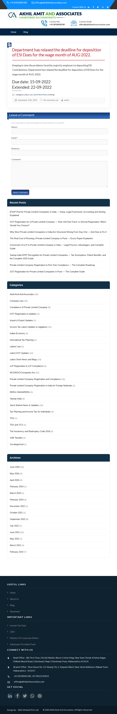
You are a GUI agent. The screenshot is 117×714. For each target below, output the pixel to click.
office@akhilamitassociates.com (51, 2)
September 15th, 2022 (27, 100)
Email (14, 138)
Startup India (16, 398)
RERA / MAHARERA (20, 392)
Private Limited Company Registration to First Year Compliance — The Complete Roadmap (52, 265)
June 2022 (15, 532)
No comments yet (51, 100)
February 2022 (16, 552)
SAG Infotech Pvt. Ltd (28, 710)
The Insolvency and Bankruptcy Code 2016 (30, 431)
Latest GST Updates (19, 353)
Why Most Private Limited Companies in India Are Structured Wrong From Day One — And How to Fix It (58, 232)
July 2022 (14, 525)
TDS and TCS (16, 425)
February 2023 (16, 499)
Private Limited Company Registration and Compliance (35, 379)
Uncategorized (16, 444)
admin (66, 100)
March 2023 (15, 493)
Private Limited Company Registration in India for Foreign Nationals (41, 385)
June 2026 (15, 467)
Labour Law (28, 95)
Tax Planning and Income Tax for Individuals (30, 411)
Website (15, 148)
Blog (25, 32)
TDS (12, 418)
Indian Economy (17, 333)
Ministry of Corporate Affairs (24, 638)
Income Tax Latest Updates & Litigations (28, 327)
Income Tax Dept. (18, 625)
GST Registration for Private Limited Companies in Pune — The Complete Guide (47, 271)
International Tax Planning (22, 340)
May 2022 (14, 538)
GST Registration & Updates (23, 314)
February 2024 (16, 486)
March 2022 (15, 545)
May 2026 (14, 473)
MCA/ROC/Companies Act (22, 372)
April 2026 (14, 480)
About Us (14, 599)
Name (14, 127)
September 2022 (17, 519)
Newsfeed (15, 611)
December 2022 (17, 506)
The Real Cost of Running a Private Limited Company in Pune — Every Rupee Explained (51, 238)
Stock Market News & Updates (24, 405)
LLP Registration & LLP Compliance (26, 366)
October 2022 (16, 512)
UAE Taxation (16, 437)
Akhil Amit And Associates (22, 294)
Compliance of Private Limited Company (28, 307)
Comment (16, 159)
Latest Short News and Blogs (44, 95)
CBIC (12, 631)
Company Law (16, 301)
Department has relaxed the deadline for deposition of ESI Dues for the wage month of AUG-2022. (56, 52)
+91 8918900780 (18, 2)
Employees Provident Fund (22, 644)
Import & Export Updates (21, 320)
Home (13, 32)
